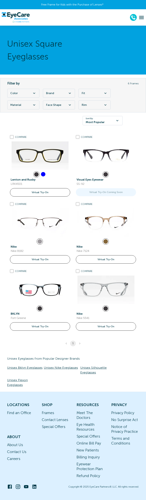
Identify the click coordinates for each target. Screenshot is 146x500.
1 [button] (73, 343)
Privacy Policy (122, 413)
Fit (83, 93)
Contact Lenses (55, 419)
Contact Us (16, 451)
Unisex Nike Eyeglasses (61, 368)
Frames (48, 413)
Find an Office (19, 413)
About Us (15, 445)
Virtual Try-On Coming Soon (106, 192)
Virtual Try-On (40, 192)
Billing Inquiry (88, 457)
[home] (15, 17)
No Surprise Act (124, 419)
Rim (84, 105)
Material (15, 105)
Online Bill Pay (89, 443)
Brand (50, 93)
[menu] (141, 17)
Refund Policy (88, 475)
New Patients (88, 450)
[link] (40, 155)
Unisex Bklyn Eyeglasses (25, 368)
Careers (13, 458)
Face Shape (53, 105)
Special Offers (53, 426)
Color (14, 93)
